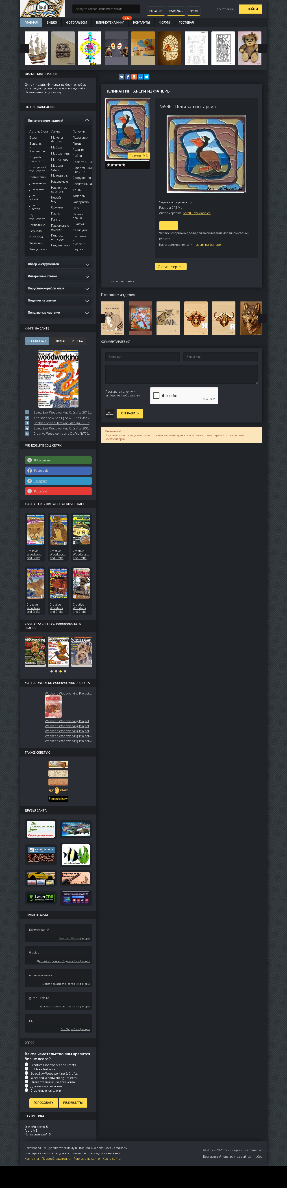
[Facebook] (127, 77)
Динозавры (37, 183)
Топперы (79, 196)
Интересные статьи (42, 276)
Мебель (57, 147)
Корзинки (36, 243)
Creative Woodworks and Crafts (53, 1065)
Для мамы (33, 197)
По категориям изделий (45, 120)
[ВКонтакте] (121, 77)
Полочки (79, 131)
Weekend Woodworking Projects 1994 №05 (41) (68, 731)
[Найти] (135, 8)
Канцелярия (37, 249)
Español (176, 11)
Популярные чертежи (44, 312)
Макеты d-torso (57, 139)
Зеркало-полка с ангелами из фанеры (64, 1006)
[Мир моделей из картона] (76, 829)
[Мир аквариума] (76, 854)
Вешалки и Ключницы (37, 147)
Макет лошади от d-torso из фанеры (66, 983)
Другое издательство (46, 1086)
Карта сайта (112, 1158)
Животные (37, 225)
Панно (55, 219)
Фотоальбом (76, 22)
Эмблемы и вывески (80, 240)
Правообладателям (56, 1158)
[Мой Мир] (140, 77)
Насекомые (59, 181)
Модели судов (57, 167)
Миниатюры (59, 159)
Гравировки (37, 177)
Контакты (141, 22)
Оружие (57, 207)
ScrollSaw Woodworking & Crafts (54, 1073)
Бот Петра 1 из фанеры (75, 1029)
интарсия (117, 281)
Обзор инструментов (43, 264)
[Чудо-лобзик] (58, 790)
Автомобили (37, 131)
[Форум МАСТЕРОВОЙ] (58, 764)
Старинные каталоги (45, 1090)
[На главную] (42, 9)
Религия (79, 149)
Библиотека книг (110, 22)
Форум (164, 22)
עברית (194, 11)
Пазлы (56, 213)
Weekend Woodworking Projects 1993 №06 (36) (68, 721)
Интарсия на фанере (206, 244)
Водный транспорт (37, 159)
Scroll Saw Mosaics (197, 213)
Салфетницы (81, 162)
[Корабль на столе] (41, 829)
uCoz (258, 1156)
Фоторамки (81, 202)
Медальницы (59, 153)
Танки (77, 190)
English (156, 11)
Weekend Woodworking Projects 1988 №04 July (68, 741)
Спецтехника (81, 184)
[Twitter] (146, 77)
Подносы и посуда (57, 237)
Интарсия (36, 237)
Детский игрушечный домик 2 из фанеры (63, 960)
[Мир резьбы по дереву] (41, 854)
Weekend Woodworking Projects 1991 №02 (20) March (68, 693)
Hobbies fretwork (42, 1069)
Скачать (168, 225)
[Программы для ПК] (76, 898)
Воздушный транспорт (37, 169)
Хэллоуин (80, 230)
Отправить (130, 413)
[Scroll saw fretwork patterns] (58, 799)
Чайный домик (78, 216)
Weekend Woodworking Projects (53, 1078)
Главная (31, 22)
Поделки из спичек (42, 300)
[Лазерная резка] (41, 898)
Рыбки (77, 155)
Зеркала (35, 231)
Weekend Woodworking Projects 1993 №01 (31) (68, 736)
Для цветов (34, 207)
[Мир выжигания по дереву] (76, 878)
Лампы (56, 131)
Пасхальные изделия (59, 227)
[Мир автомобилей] (41, 878)
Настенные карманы (59, 189)
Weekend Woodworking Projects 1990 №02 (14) (68, 726)
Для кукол (36, 189)
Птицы (77, 143)
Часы (76, 208)
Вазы (33, 137)
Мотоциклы (59, 175)
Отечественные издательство (52, 1082)
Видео (52, 22)
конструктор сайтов (236, 1156)
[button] (53, 706)
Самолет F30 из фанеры (74, 938)
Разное (78, 250)
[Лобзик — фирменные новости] (58, 773)
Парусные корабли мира (46, 288)
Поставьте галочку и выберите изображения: (123, 393)
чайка (130, 281)
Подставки (80, 137)
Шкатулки (80, 224)
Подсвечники (59, 245)
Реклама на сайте (87, 1158)
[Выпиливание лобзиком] (58, 782)
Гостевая (186, 22)
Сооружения (81, 177)
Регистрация (224, 9)
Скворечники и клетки (81, 169)
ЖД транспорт (37, 217)
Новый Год (56, 199)
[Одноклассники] (134, 77)
